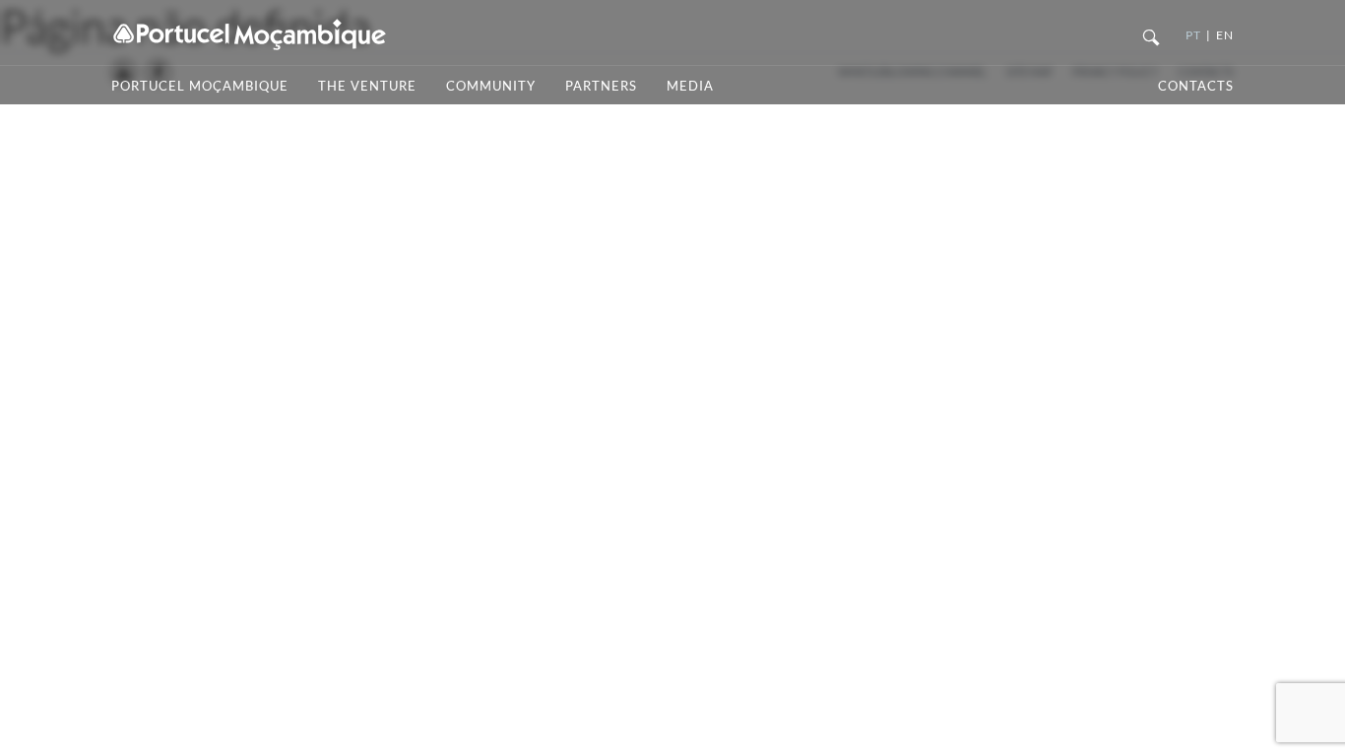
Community (491, 86)
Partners (601, 86)
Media (690, 86)
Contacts (1196, 86)
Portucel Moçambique (199, 86)
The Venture (367, 86)
